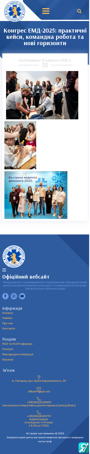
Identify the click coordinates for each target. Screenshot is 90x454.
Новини (7, 318)
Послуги (7, 349)
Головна (7, 313)
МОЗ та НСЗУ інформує (17, 343)
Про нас (7, 323)
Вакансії (7, 359)
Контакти (8, 328)
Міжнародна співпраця (17, 354)
